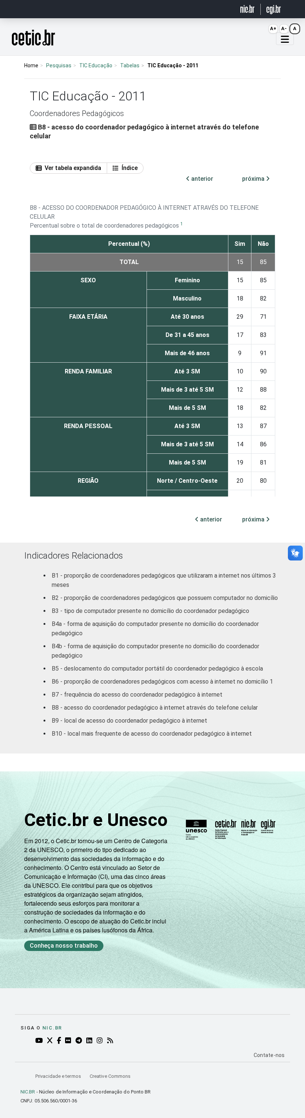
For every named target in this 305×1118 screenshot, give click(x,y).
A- (284, 28)
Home (31, 65)
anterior (201, 178)
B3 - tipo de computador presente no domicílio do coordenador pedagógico (150, 610)
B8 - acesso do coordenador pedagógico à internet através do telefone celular (155, 707)
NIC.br (52, 1028)
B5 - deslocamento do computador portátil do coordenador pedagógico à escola (157, 668)
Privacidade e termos (58, 1076)
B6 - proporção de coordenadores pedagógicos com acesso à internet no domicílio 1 (162, 681)
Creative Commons (110, 1076)
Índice (130, 167)
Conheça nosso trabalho (64, 945)
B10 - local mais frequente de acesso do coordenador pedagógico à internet (152, 733)
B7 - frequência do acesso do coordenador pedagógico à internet (137, 694)
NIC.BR (27, 1092)
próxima (254, 178)
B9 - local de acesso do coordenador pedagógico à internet (129, 720)
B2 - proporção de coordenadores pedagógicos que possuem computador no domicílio (165, 597)
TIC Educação (95, 65)
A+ (273, 28)
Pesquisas (58, 65)
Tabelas (129, 65)
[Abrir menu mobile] (285, 38)
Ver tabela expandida (73, 167)
